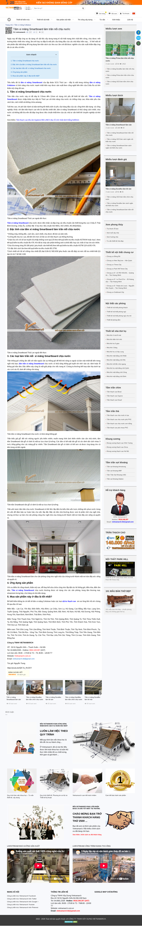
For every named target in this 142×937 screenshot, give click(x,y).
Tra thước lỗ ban (112, 229)
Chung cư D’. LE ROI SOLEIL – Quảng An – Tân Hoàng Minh (120, 274)
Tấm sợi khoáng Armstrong (116, 466)
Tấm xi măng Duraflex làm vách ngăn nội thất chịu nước (119, 204)
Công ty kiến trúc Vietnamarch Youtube (21, 904)
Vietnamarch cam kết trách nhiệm (84, 795)
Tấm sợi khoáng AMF (114, 471)
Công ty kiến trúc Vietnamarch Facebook (21, 896)
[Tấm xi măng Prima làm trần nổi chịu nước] (120, 43)
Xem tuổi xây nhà (113, 233)
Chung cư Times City (114, 264)
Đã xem (114, 13)
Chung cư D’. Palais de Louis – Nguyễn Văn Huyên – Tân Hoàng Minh (120, 287)
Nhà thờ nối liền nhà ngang (116, 364)
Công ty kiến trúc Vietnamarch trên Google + (22, 902)
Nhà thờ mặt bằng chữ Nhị (116, 360)
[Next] (100, 693)
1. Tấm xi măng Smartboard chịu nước (25, 61)
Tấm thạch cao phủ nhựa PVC (117, 428)
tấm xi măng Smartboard (31, 82)
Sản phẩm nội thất (63, 20)
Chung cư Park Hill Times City (117, 269)
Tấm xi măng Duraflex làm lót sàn (118, 189)
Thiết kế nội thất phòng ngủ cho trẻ (119, 316)
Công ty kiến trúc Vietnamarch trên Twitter (22, 899)
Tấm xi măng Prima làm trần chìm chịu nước (120, 76)
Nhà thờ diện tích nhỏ (114, 339)
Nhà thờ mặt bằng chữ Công (117, 372)
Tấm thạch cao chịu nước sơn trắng (119, 423)
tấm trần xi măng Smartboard (31, 364)
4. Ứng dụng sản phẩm (19, 72)
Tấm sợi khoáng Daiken (115, 479)
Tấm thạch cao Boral (114, 392)
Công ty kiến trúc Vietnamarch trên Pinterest (22, 907)
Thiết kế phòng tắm (113, 320)
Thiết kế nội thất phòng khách (117, 307)
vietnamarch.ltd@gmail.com (24, 659)
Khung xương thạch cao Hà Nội (118, 451)
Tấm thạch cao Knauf (114, 400)
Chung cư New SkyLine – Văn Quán (119, 260)
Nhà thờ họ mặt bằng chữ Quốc (118, 368)
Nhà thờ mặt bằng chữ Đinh (116, 376)
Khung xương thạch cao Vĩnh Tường (119, 443)
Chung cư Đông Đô (113, 256)
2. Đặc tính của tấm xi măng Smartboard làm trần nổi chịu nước (34, 64)
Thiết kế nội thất (43, 20)
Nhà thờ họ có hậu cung (115, 352)
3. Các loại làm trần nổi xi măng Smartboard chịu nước (31, 68)
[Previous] (7, 693)
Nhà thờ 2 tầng (112, 347)
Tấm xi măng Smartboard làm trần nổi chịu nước (119, 134)
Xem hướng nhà (112, 237)
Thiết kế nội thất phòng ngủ (116, 312)
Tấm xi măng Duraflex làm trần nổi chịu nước (120, 70)
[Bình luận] (34, 32)
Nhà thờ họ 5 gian (113, 343)
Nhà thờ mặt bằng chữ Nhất (116, 356)
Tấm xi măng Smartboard (23, 590)
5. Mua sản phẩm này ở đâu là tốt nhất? (25, 76)
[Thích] (27, 32)
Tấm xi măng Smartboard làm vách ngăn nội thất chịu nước (118, 147)
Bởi (14, 32)
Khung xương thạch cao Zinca (117, 447)
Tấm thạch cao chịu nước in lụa (118, 415)
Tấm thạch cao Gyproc (115, 396)
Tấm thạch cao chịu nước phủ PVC (119, 419)
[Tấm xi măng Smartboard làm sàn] (120, 110)
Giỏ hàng (102, 13)
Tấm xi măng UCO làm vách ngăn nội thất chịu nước (119, 140)
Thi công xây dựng (85, 20)
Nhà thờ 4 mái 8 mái (114, 335)
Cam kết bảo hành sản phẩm (116, 795)
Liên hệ (130, 20)
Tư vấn (102, 20)
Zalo (138, 38)
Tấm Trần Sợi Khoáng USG (116, 475)
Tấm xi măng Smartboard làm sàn (119, 125)
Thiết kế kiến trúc (23, 20)
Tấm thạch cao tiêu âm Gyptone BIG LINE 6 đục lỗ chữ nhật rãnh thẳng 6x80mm (47, 120)
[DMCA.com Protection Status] (71, 922)
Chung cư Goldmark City (115, 292)
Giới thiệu (116, 20)
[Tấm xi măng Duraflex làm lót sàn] (120, 174)
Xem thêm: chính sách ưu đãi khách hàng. (87, 834)
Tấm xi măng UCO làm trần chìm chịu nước (119, 83)
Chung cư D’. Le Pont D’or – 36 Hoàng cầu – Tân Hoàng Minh (120, 280)
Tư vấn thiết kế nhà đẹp (115, 241)
